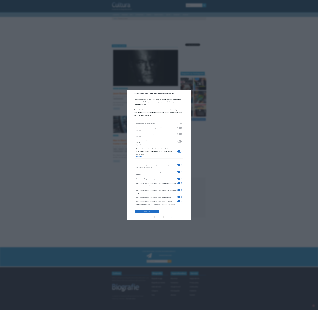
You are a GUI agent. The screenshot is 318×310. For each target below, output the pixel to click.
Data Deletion (149, 217)
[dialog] (159, 155)
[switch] (179, 128)
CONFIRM (147, 211)
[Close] (187, 93)
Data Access (159, 217)
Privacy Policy (168, 217)
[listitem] (159, 123)
